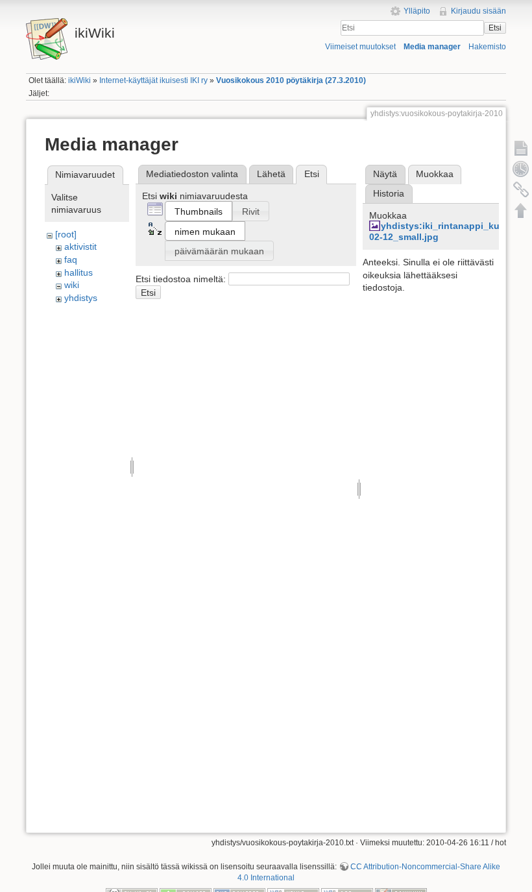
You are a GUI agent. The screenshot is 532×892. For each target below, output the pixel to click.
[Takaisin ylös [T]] (521, 210)
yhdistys (80, 298)
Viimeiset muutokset (360, 46)
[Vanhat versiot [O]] (521, 168)
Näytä (385, 174)
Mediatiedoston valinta (192, 174)
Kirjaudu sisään (478, 11)
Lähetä (271, 174)
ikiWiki (79, 80)
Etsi (495, 27)
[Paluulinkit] (521, 189)
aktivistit (80, 246)
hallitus (78, 272)
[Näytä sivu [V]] (521, 148)
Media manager (432, 46)
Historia (388, 193)
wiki (71, 285)
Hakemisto (487, 46)
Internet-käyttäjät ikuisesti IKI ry (153, 80)
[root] (66, 234)
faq (70, 259)
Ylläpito (417, 11)
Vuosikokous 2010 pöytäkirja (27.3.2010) (291, 80)
